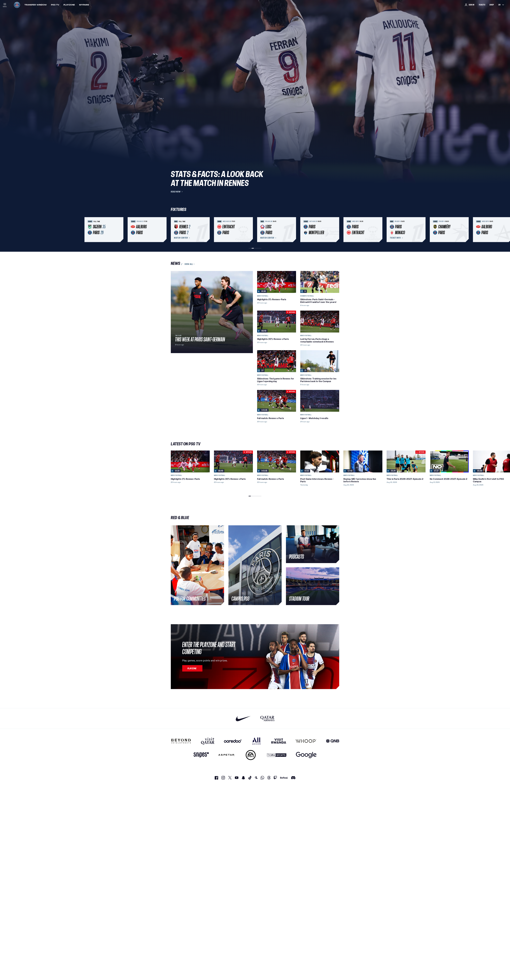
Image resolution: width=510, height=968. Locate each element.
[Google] (306, 755)
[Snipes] (201, 755)
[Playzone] (192, 668)
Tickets (482, 5)
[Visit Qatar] (207, 741)
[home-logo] (17, 5)
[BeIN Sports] (276, 755)
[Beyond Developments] (181, 741)
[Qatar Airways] (267, 718)
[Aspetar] (226, 755)
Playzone (69, 5)
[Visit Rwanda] (278, 741)
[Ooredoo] (232, 741)
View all (188, 264)
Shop (491, 5)
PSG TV (55, 5)
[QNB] (332, 741)
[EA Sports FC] (250, 755)
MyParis (84, 5)
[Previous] (174, 229)
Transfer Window (35, 5)
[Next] (336, 229)
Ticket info (395, 238)
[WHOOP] (306, 741)
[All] (256, 741)
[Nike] (243, 718)
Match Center (181, 238)
